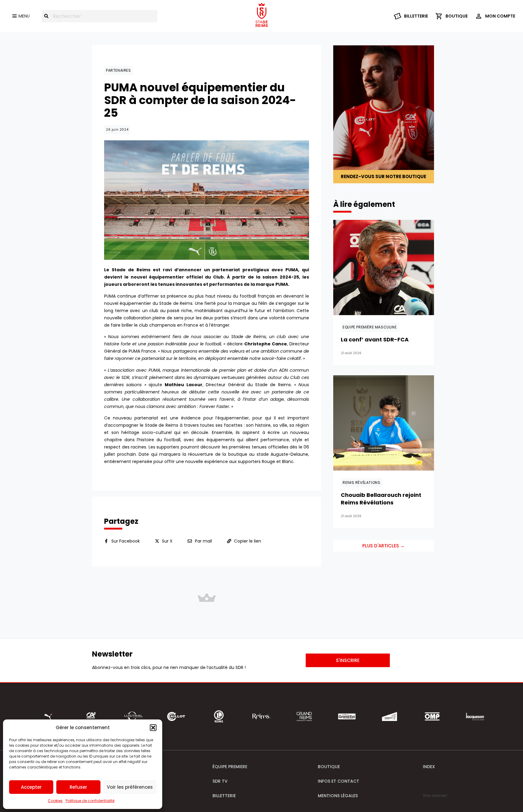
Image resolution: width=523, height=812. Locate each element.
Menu (24, 16)
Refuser (78, 787)
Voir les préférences (130, 787)
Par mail (203, 541)
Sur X (167, 541)
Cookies (55, 800)
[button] (153, 728)
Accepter (31, 787)
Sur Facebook (125, 541)
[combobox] (99, 16)
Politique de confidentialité (90, 800)
